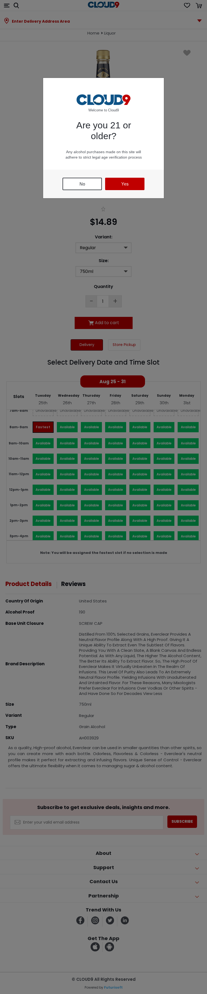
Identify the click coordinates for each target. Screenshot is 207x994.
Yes (125, 184)
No (82, 184)
